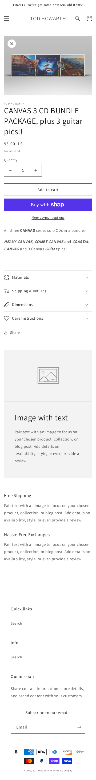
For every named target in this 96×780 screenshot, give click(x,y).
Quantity (10, 160)
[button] (7, 18)
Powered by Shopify (61, 770)
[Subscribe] (79, 727)
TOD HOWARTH (41, 770)
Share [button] (15, 332)
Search (16, 623)
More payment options (48, 217)
